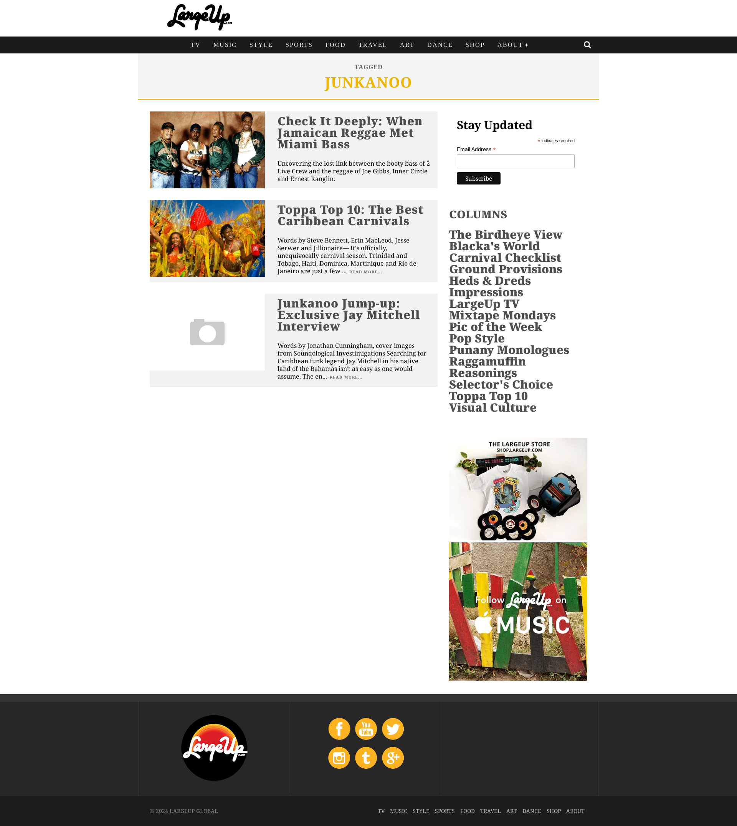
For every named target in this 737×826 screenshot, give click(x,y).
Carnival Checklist (505, 257)
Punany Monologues (509, 349)
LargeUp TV (484, 303)
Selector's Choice (501, 384)
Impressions (486, 292)
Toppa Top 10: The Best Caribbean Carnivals (350, 215)
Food (336, 45)
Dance (440, 45)
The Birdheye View (506, 234)
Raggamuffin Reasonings (487, 367)
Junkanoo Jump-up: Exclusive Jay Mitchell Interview (349, 314)
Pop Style (477, 338)
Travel (373, 45)
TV (196, 45)
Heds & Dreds (490, 280)
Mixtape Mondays (502, 315)
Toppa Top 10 (488, 396)
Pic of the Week (495, 326)
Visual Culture (493, 407)
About (510, 45)
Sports (299, 45)
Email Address (476, 149)
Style (261, 45)
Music (225, 45)
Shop (475, 45)
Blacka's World (494, 246)
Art (407, 45)
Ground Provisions (505, 269)
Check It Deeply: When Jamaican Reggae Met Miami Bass (350, 132)
